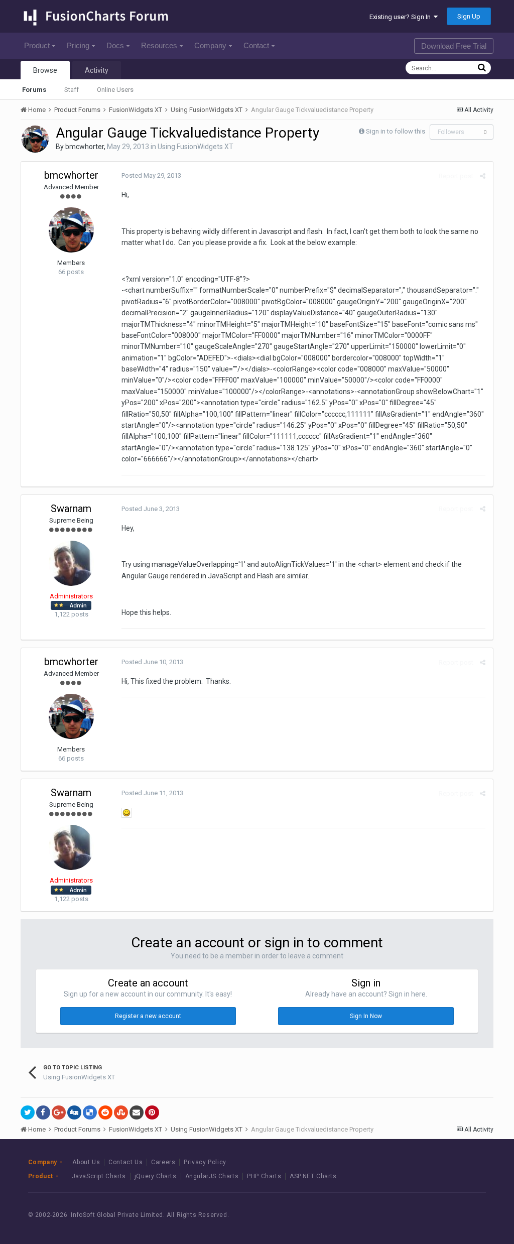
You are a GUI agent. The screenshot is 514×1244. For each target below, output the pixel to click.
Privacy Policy (205, 1162)
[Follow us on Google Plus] (469, 1214)
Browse (45, 70)
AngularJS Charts (212, 1176)
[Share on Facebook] (43, 1112)
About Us (86, 1162)
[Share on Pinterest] (152, 1112)
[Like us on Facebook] (424, 1214)
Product (37, 45)
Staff (71, 89)
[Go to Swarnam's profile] (71, 563)
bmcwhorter (84, 147)
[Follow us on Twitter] (446, 1214)
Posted (151, 175)
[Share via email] (137, 1112)
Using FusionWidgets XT (195, 147)
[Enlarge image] (126, 812)
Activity (96, 70)
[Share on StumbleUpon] (121, 1112)
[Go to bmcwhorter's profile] (35, 139)
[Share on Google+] (59, 1112)
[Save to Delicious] (90, 1112)
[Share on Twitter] (28, 1112)
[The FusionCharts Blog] (401, 1214)
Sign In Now (366, 1016)
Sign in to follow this (395, 131)
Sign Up (468, 16)
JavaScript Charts (99, 1176)
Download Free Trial (453, 46)
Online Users (115, 89)
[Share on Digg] (74, 1112)
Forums (34, 89)
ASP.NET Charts (313, 1176)
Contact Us (125, 1162)
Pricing (78, 45)
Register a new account (148, 1016)
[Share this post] (482, 176)
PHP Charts (264, 1176)
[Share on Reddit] (105, 1112)
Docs (115, 45)
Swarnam (71, 509)
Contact (256, 45)
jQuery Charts (156, 1176)
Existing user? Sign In (401, 17)
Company (210, 45)
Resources (159, 45)
